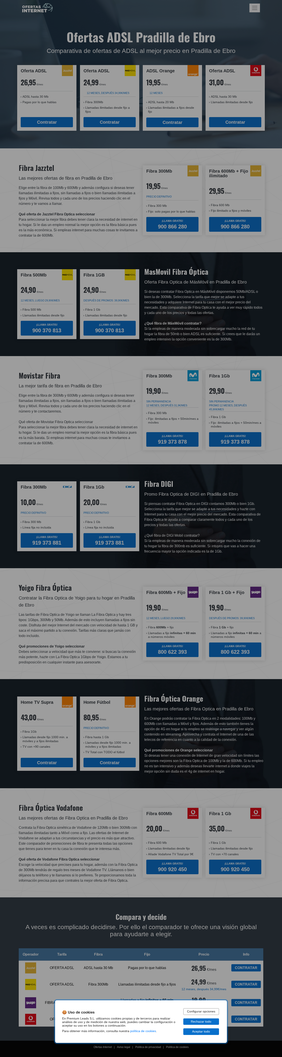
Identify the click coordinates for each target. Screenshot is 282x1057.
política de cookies (143, 1031)
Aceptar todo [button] (201, 1031)
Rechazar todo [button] (201, 1021)
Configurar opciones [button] (201, 1011)
